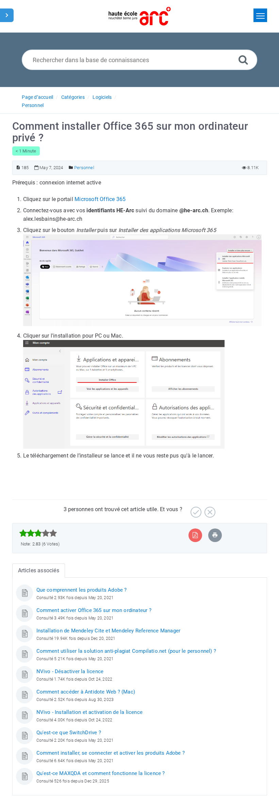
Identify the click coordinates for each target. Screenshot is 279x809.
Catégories (73, 97)
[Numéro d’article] (18, 167)
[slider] (38, 533)
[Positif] (195, 510)
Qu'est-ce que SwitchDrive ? (68, 733)
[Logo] (140, 16)
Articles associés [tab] (38, 570)
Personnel (33, 105)
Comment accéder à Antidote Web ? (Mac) (85, 692)
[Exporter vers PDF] (195, 535)
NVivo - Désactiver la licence (70, 671)
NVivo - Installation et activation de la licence (89, 712)
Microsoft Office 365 (100, 199)
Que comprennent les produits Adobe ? (81, 590)
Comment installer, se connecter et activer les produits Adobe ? (110, 753)
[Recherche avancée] (243, 60)
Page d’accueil (37, 97)
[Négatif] (209, 510)
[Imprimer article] (215, 535)
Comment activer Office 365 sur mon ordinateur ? (93, 610)
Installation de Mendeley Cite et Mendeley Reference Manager (108, 631)
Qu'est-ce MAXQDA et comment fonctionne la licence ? (100, 773)
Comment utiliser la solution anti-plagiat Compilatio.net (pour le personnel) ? (126, 651)
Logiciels (102, 97)
